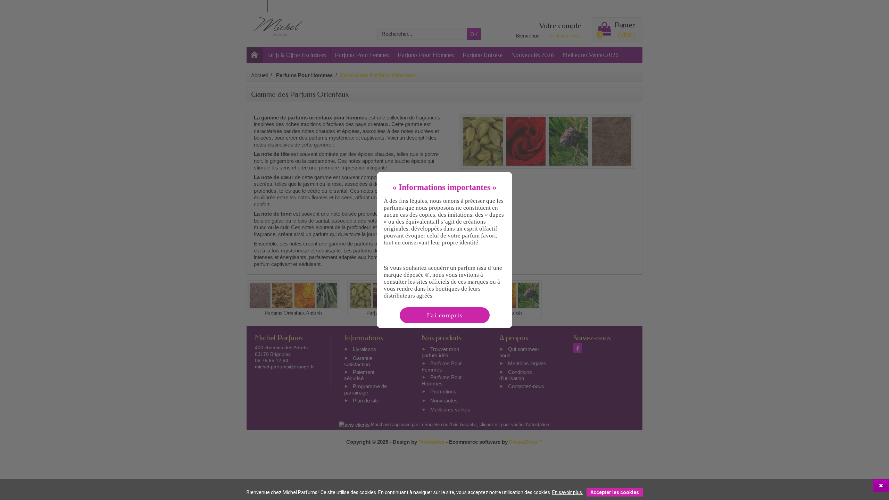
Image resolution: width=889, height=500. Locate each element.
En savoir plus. (567, 492)
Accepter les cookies (614, 492)
